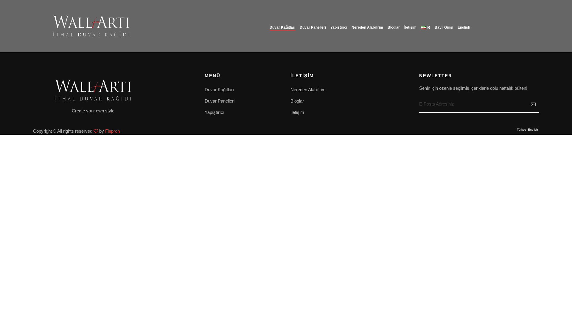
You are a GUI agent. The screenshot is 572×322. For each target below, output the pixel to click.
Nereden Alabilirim (367, 27)
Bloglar (394, 27)
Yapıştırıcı (338, 27)
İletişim (410, 27)
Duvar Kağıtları (219, 89)
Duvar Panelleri (313, 27)
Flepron (112, 131)
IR (428, 27)
